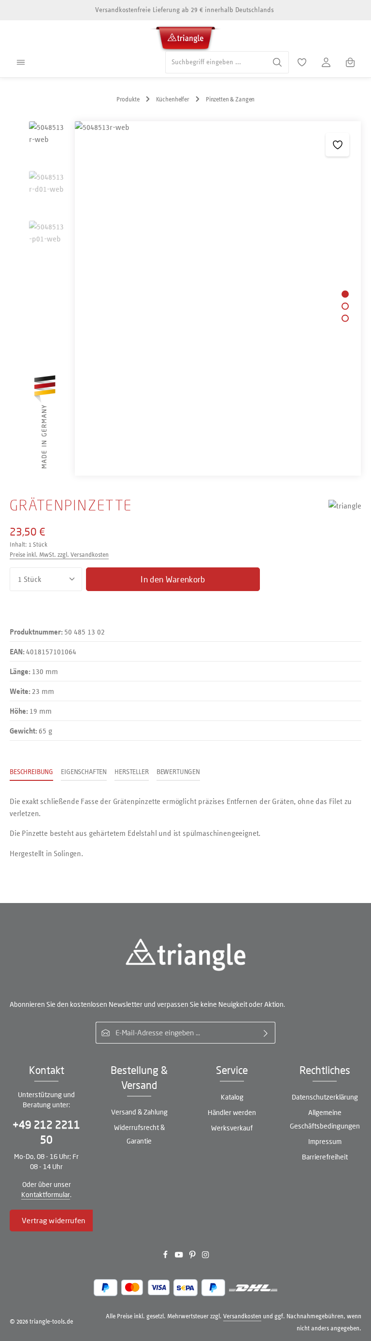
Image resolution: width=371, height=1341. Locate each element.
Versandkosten (242, 1316)
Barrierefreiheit (325, 1157)
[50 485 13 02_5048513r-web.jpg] (217, 298)
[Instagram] (205, 1256)
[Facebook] (166, 1256)
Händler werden (232, 1112)
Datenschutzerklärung (325, 1097)
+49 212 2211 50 (46, 1132)
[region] (185, 298)
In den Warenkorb (173, 579)
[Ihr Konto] (326, 62)
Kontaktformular (45, 1194)
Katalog (232, 1097)
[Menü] (21, 62)
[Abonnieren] (266, 1033)
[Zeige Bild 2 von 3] (345, 306)
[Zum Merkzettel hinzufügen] (337, 144)
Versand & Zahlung (139, 1112)
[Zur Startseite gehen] (185, 36)
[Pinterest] (193, 1256)
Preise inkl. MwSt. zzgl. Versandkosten (59, 554)
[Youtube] (180, 1256)
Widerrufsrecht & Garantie (139, 1134)
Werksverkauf (232, 1128)
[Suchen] (277, 62)
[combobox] (216, 62)
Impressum (325, 1141)
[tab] (31, 772)
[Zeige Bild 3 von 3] (345, 318)
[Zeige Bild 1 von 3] (345, 293)
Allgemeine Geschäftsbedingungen (325, 1119)
